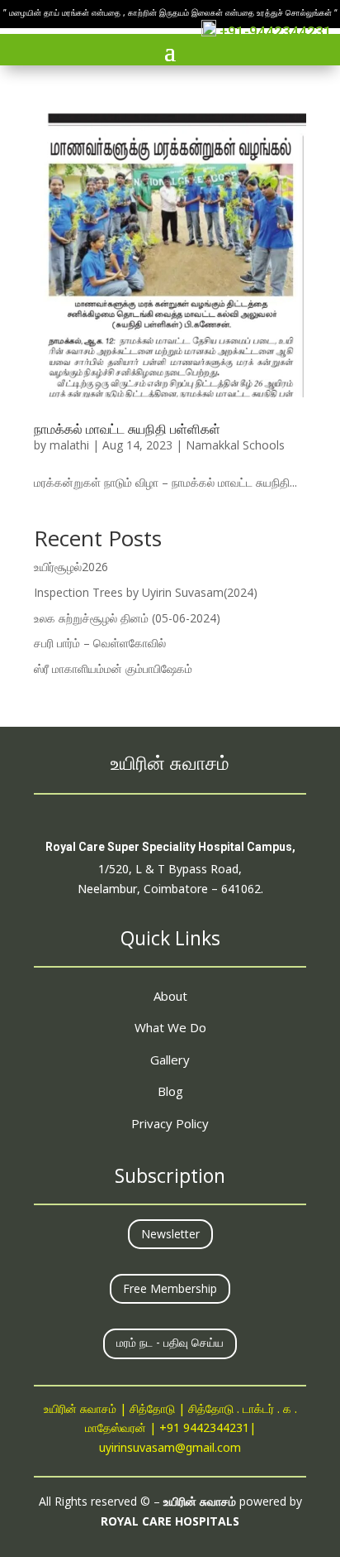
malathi (69, 445)
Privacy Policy (170, 1123)
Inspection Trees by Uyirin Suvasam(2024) (145, 592)
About (170, 996)
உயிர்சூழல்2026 (71, 566)
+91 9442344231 (204, 1429)
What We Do (170, 1027)
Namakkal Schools (235, 445)
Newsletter (170, 1234)
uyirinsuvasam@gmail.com (170, 1449)
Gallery (170, 1059)
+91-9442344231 (274, 31)
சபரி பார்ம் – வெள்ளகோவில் (100, 643)
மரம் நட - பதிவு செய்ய (170, 1344)
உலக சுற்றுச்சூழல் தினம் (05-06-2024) (127, 618)
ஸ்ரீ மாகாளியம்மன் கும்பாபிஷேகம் (113, 668)
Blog (170, 1091)
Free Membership (170, 1288)
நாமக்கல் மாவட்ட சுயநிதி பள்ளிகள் (127, 429)
